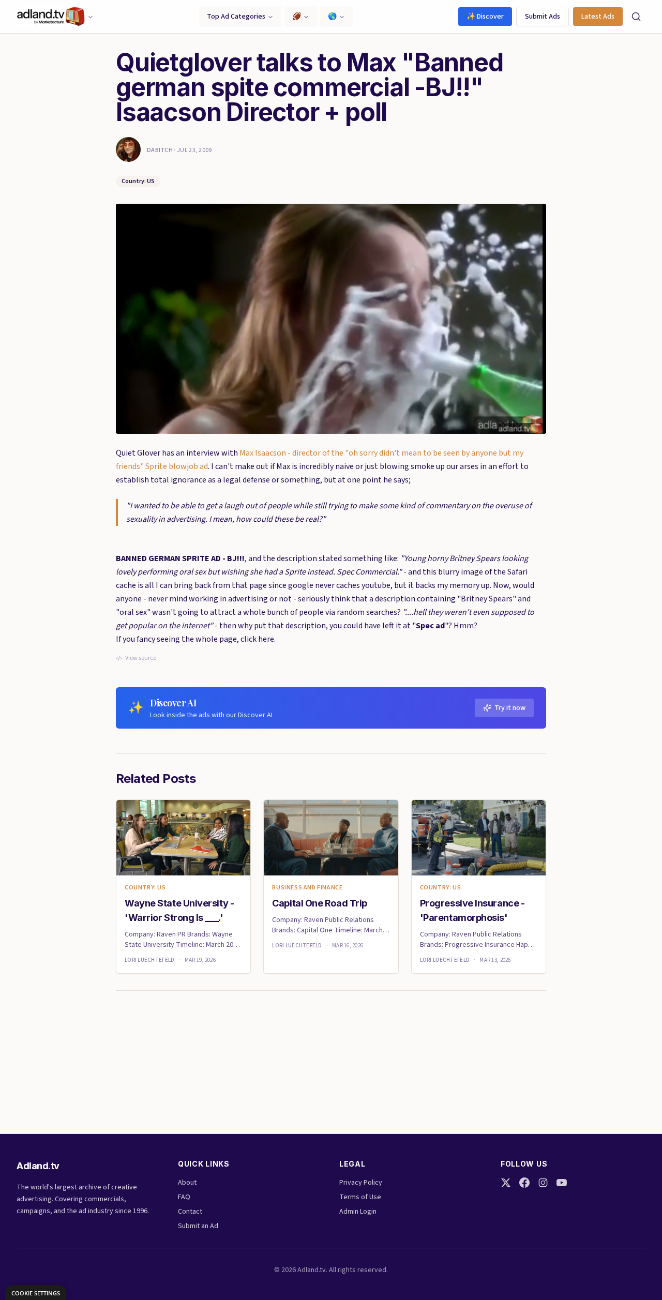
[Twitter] (506, 1182)
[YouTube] (561, 1182)
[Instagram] (543, 1182)
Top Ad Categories (236, 16)
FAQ (184, 1197)
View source (140, 658)
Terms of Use (360, 1197)
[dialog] (35, 1292)
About (187, 1182)
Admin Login (358, 1211)
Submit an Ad (198, 1226)
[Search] (636, 16)
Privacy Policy (360, 1182)
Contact (190, 1211)
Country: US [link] (145, 888)
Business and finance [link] (307, 888)
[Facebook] (524, 1182)
